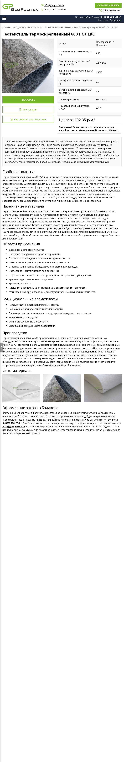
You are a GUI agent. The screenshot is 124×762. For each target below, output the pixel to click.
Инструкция (30, 109)
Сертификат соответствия (30, 119)
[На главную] (20, 7)
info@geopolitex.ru (54, 5)
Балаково (115, 20)
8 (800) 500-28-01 (111, 17)
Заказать (28, 99)
